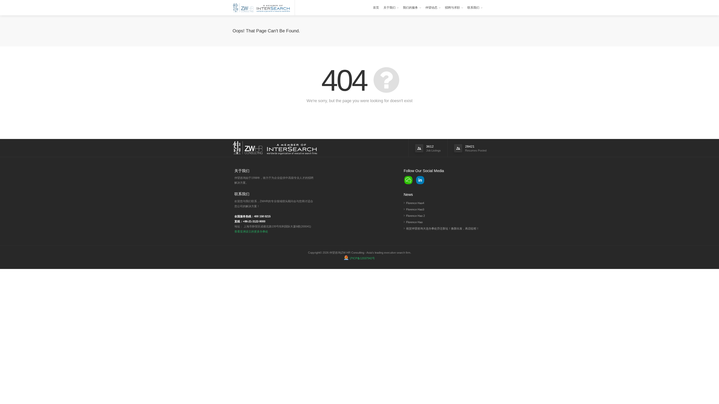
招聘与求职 (452, 7)
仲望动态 (431, 7)
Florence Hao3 (415, 209)
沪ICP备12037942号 (362, 258)
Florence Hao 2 (415, 215)
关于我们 (389, 7)
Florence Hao (414, 222)
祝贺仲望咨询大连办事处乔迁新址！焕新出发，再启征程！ (442, 228)
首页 (376, 7)
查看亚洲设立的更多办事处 (251, 231)
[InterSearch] (273, 8)
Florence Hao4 (415, 203)
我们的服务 (410, 7)
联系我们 (473, 7)
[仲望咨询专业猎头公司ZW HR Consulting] (243, 8)
